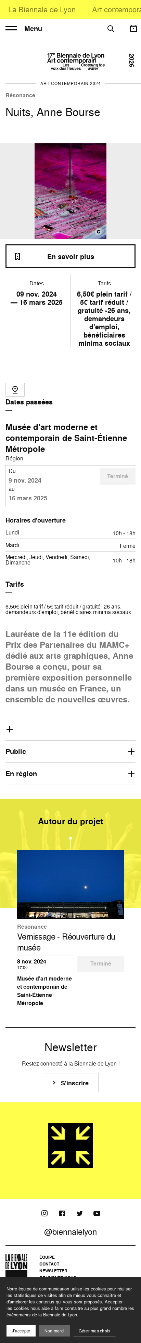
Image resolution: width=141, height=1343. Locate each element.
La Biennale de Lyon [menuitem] (42, 9)
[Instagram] (44, 1213)
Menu (33, 28)
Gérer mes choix (95, 1331)
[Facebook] (61, 1213)
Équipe (47, 1257)
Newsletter (53, 1271)
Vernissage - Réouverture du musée (66, 942)
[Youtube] (96, 1213)
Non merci (54, 1331)
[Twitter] (79, 1213)
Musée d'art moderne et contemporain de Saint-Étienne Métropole (66, 438)
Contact (49, 1264)
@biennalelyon (70, 1231)
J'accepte (21, 1331)
